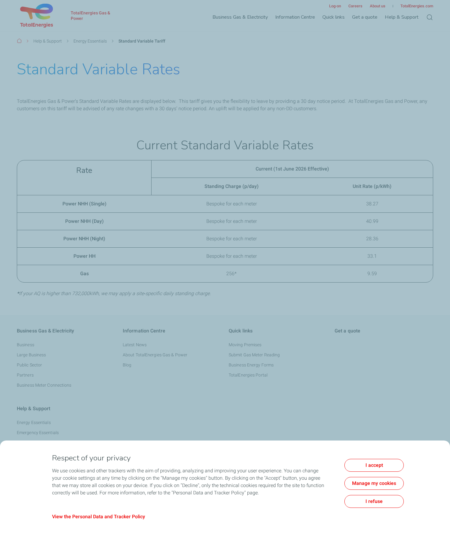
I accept (374, 465)
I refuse (374, 501)
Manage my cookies (374, 483)
